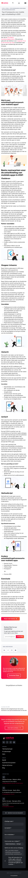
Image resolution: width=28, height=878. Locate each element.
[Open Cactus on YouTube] (15, 650)
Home (3, 8)
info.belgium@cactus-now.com (9, 783)
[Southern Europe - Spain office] (3, 788)
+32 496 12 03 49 (19, 783)
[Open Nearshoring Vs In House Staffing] (14, 697)
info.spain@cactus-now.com (8, 794)
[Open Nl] (4, 3)
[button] (13, 3)
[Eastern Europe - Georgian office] (3, 798)
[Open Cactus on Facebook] (8, 650)
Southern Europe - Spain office (11, 790)
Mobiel (7, 8)
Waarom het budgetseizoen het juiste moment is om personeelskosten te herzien (14, 709)
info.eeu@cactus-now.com (8, 806)
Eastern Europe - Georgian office (11, 801)
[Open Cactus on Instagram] (11, 650)
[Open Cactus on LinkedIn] (4, 650)
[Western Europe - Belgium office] (3, 777)
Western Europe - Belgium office (11, 779)
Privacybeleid (14, 875)
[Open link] (8, 738)
